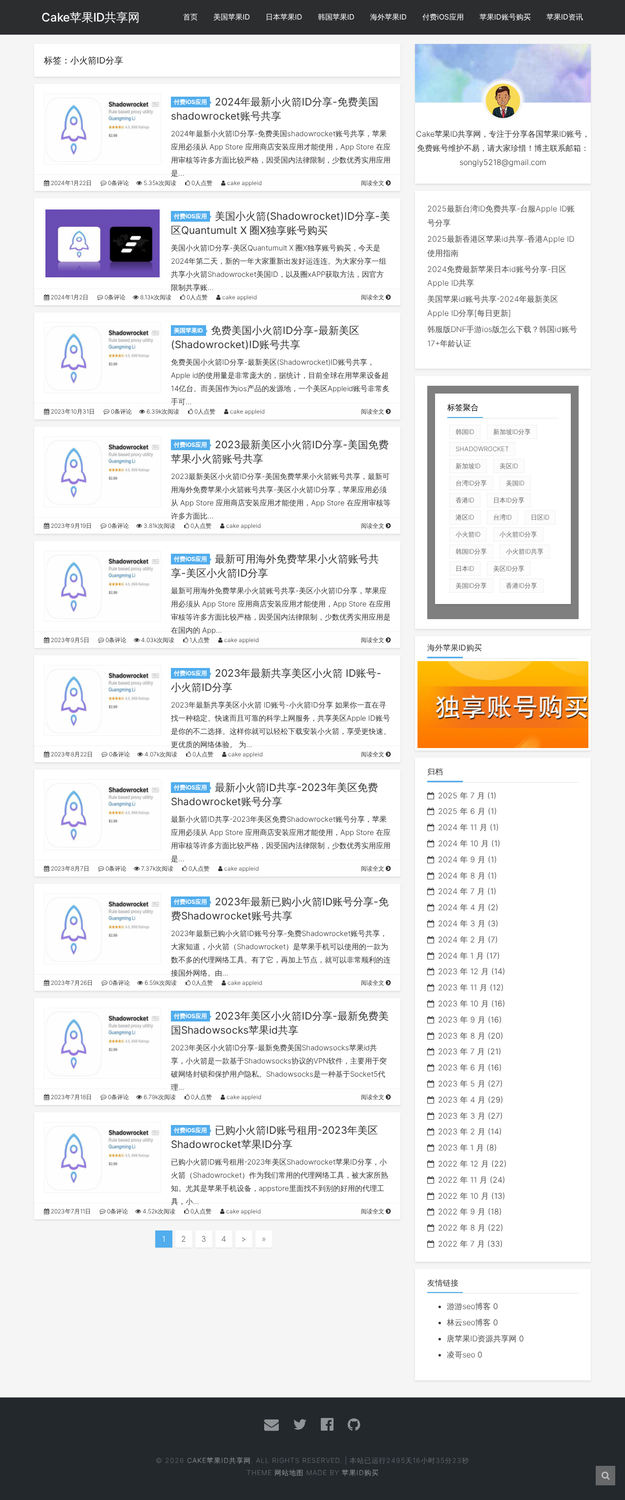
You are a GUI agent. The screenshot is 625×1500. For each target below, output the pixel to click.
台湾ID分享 (471, 483)
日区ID (540, 517)
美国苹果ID (231, 16)
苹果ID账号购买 (505, 16)
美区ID (509, 466)
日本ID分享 (508, 500)
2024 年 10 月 (463, 843)
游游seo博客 (469, 1306)
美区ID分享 (508, 568)
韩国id (465, 432)
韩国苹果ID (336, 16)
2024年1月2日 (68, 297)
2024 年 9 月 (461, 859)
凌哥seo (461, 1354)
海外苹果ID (388, 16)
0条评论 (117, 183)
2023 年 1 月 (461, 1147)
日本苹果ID (284, 16)
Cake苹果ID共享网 (91, 17)
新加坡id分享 (512, 432)
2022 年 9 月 (461, 1211)
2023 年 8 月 (461, 1036)
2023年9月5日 (69, 640)
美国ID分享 (471, 585)
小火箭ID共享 (524, 551)
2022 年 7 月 (461, 1244)
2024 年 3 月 (461, 923)
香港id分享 (521, 585)
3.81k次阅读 (158, 525)
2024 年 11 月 (462, 827)
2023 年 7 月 (461, 1051)
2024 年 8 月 (461, 875)
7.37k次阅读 (156, 868)
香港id (465, 500)
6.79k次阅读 (159, 1097)
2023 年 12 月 (463, 971)
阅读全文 (373, 183)
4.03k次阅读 (157, 640)
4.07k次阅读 (160, 754)
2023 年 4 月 (461, 1099)
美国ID (515, 483)
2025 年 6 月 (461, 811)
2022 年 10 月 (463, 1196)
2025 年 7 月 (461, 795)
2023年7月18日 (70, 1097)
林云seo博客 (469, 1322)
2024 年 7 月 (461, 891)
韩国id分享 (471, 551)
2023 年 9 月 (461, 1019)
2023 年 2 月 (461, 1131)
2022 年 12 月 (463, 1163)
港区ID (465, 517)
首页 (190, 16)
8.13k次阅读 (155, 297)
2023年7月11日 (70, 1211)
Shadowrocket (482, 449)
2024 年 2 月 (461, 939)
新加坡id (468, 466)
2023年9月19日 (70, 525)
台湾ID (502, 517)
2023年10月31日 (72, 411)
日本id (465, 568)
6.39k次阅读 (162, 411)
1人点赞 (198, 640)
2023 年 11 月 (462, 987)
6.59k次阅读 (160, 982)
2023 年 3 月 (461, 1116)
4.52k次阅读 (158, 1211)
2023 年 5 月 (461, 1083)
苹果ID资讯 (564, 16)
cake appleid (244, 183)
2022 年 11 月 (462, 1180)
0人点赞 (201, 183)
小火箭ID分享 (518, 534)
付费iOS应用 (443, 16)
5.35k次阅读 (159, 183)
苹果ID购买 (360, 1472)
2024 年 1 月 (461, 955)
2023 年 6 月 (461, 1067)
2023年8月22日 (71, 754)
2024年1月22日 (70, 183)
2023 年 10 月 (463, 1003)
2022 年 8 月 (461, 1227)
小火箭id (468, 534)
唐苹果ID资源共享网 (482, 1338)
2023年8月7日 (69, 868)
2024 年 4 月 (461, 907)
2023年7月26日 (71, 982)
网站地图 (289, 1472)
